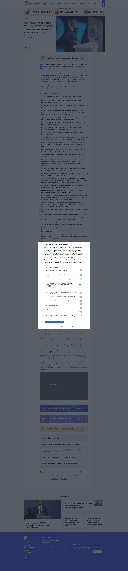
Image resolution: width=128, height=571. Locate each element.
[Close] (87, 244)
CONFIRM (54, 321)
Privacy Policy (71, 326)
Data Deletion (56, 326)
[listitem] (64, 267)
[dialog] (64, 285)
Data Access (64, 326)
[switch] (80, 270)
